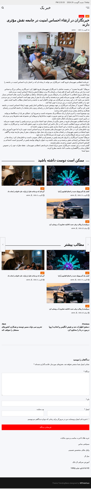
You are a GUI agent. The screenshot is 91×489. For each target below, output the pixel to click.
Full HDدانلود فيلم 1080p (80, 468)
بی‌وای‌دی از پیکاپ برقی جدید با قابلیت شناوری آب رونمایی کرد (69, 224)
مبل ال (86, 456)
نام (87, 399)
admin (74, 30)
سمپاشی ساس (83, 444)
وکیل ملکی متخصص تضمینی (78, 450)
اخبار (87, 16)
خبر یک (45, 7)
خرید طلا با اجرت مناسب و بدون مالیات (74, 438)
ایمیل (86, 409)
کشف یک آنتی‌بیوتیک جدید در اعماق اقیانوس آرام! (73, 191)
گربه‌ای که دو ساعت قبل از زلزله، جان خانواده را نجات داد (26, 191)
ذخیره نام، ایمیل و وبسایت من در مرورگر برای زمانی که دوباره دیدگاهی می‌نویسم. (57, 419)
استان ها (81, 16)
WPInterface (84, 483)
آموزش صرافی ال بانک (80, 462)
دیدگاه (86, 371)
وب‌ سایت (40, 409)
